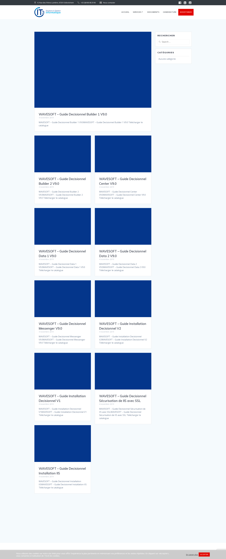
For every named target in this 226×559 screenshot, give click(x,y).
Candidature (169, 12)
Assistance (186, 12)
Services (137, 12)
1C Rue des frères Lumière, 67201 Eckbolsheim (55, 2)
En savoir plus (192, 554)
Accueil (125, 12)
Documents (153, 12)
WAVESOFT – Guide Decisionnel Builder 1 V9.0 (73, 114)
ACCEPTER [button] (204, 554)
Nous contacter (109, 2)
